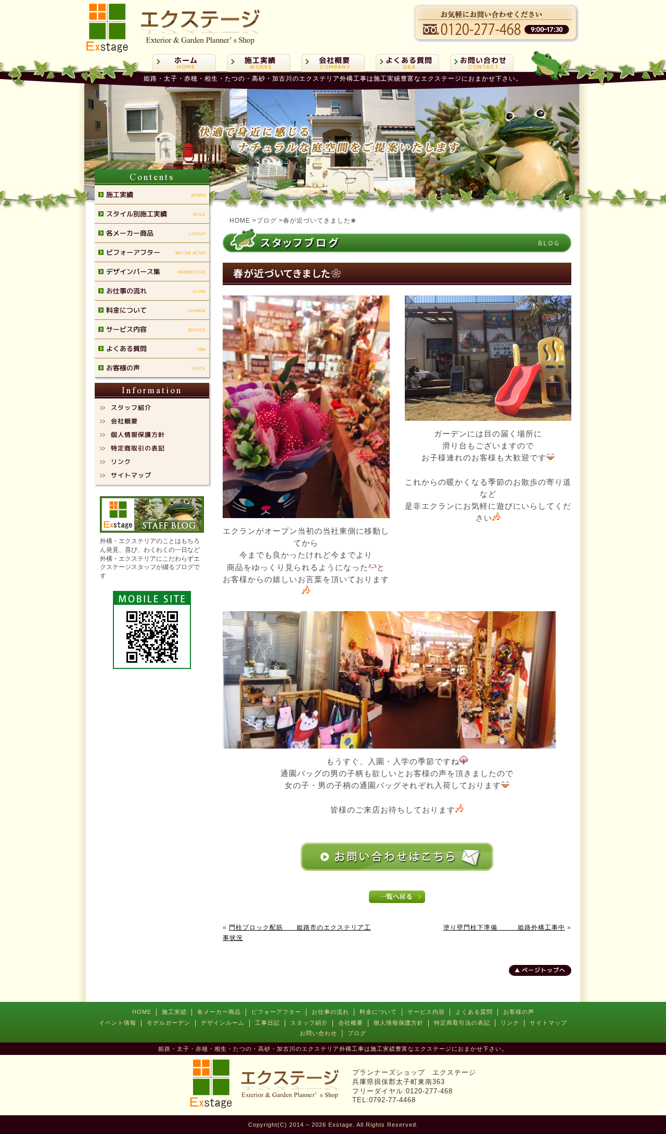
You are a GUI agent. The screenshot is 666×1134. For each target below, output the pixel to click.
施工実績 (174, 1012)
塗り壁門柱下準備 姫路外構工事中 (504, 927)
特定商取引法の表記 (462, 1023)
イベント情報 (117, 1023)
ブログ (357, 1033)
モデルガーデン (168, 1023)
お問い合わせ (318, 1033)
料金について (378, 1012)
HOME (141, 1012)
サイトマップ (548, 1023)
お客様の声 (518, 1012)
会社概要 (350, 1023)
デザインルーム (223, 1023)
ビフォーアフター (276, 1012)
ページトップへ (544, 970)
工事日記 (267, 1023)
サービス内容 (426, 1012)
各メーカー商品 (219, 1012)
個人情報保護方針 (399, 1023)
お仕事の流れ (330, 1012)
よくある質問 (474, 1012)
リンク (510, 1023)
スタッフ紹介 (309, 1023)
